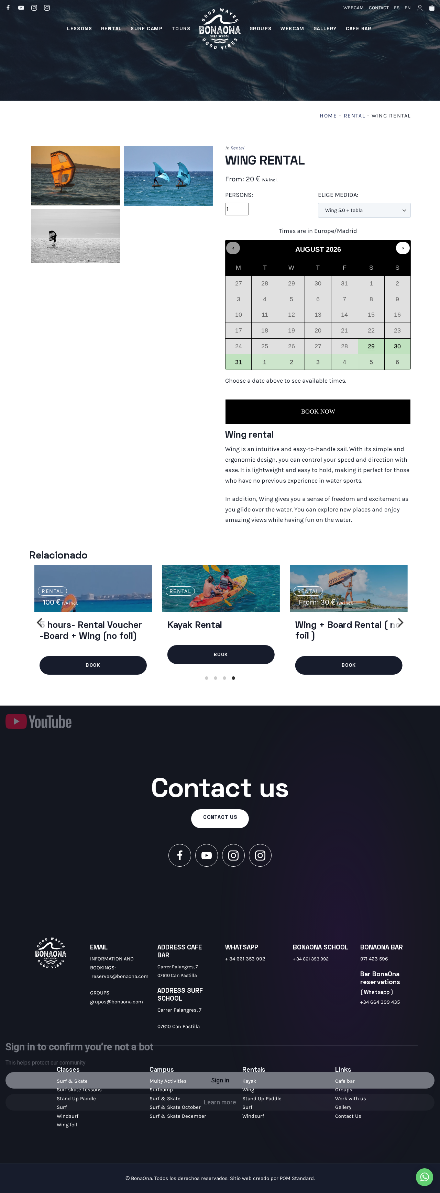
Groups (343, 1090)
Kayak (249, 1081)
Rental (354, 115)
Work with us (350, 1098)
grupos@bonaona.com (116, 1002)
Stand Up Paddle (76, 1098)
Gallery (343, 1107)
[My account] (420, 7)
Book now (318, 411)
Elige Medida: (338, 195)
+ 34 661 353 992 (245, 959)
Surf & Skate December (178, 1116)
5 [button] (371, 364)
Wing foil (67, 1125)
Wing (248, 1090)
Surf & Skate (72, 1081)
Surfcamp (161, 1090)
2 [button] (291, 364)
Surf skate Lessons (79, 1090)
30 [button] (395, 348)
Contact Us (348, 1116)
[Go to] (8, 7)
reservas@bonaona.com (119, 976)
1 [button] (265, 364)
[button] (233, 248)
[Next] (399, 622)
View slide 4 (233, 678)
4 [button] (345, 364)
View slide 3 (224, 678)
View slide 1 (206, 678)
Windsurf (67, 1116)
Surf (62, 1107)
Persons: (239, 195)
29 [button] (371, 348)
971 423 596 (374, 959)
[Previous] (40, 622)
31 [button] (238, 364)
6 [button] (397, 364)
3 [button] (318, 364)
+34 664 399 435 (380, 1002)
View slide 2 (215, 678)
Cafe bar (345, 1081)
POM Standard (297, 1178)
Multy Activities (168, 1081)
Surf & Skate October (175, 1107)
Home (328, 115)
